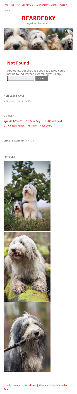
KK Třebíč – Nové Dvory (40, 125)
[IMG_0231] (27, 301)
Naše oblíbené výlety (46, 5)
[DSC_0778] (27, 230)
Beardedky (39, 18)
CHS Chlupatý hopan (14, 125)
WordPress (30, 385)
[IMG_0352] (27, 371)
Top (6, 389)
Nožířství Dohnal (53, 121)
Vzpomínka (27, 5)
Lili (18, 5)
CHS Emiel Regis (33, 121)
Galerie (63, 5)
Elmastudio (61, 385)
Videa (7, 10)
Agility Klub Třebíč (13, 121)
